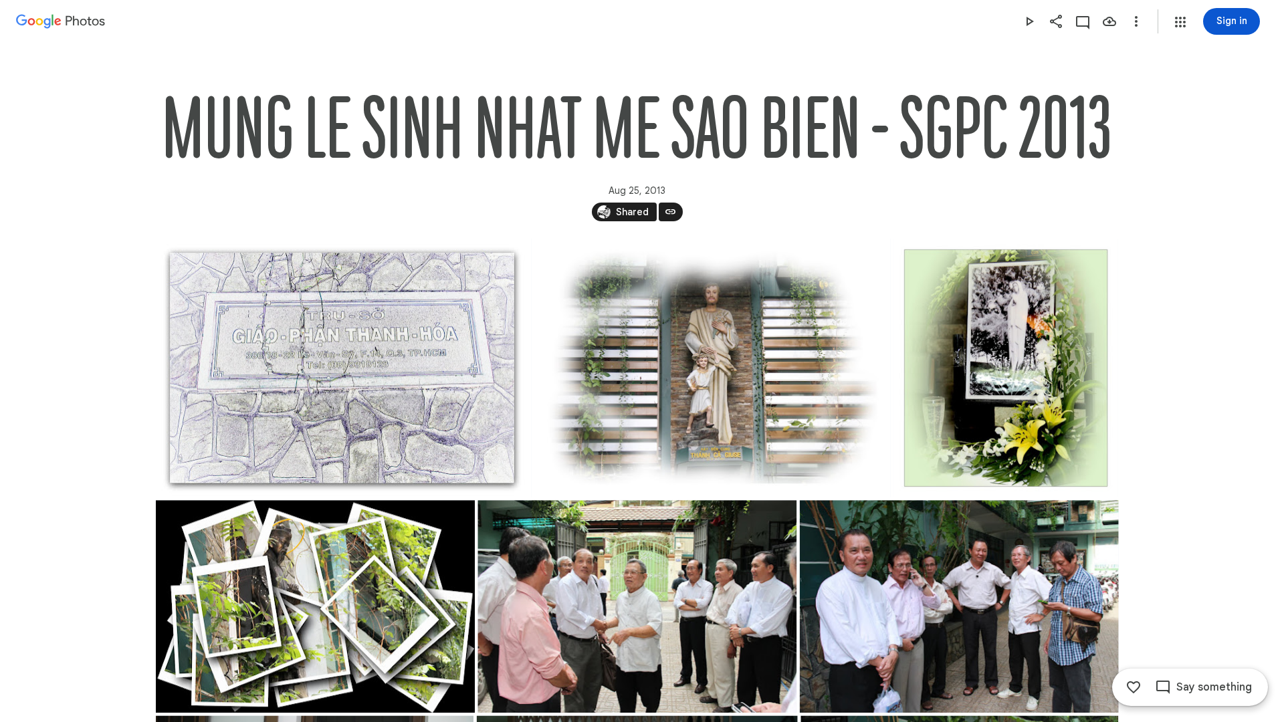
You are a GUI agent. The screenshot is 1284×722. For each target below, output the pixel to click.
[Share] (1056, 21)
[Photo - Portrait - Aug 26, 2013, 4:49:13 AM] (1005, 368)
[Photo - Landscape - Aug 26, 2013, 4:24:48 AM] (315, 606)
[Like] (1133, 687)
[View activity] (1082, 21)
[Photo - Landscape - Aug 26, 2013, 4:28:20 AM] (636, 606)
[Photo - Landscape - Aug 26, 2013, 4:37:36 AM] (958, 606)
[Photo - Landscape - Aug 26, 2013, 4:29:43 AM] (342, 368)
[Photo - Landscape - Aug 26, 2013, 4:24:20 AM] (710, 368)
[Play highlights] (1029, 21)
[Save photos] (1109, 21)
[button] (1180, 22)
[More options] (1136, 21)
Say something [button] (1214, 687)
